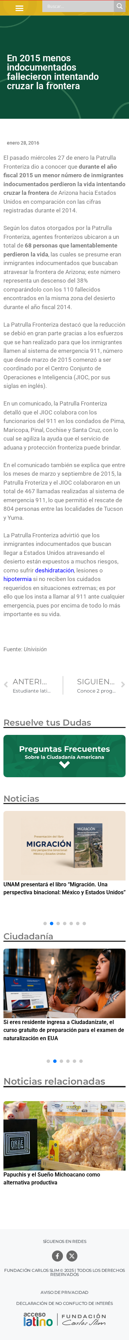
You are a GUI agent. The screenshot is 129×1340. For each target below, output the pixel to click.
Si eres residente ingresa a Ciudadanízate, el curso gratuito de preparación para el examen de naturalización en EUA (63, 1030)
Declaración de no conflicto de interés (64, 1303)
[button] (19, 7)
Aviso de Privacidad (64, 1292)
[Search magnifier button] (120, 6)
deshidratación (54, 570)
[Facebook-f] (57, 1256)
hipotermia (17, 579)
